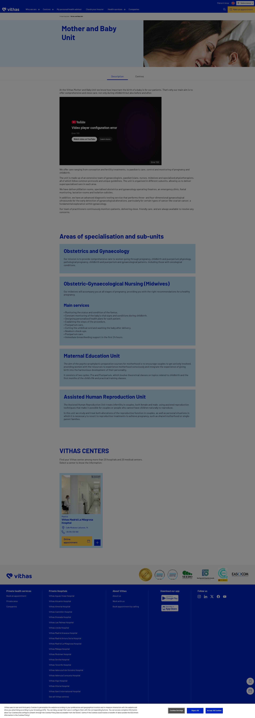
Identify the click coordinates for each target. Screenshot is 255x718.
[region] (127, 711)
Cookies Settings (176, 711)
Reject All (195, 711)
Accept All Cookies (214, 711)
